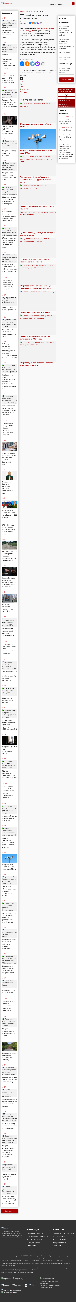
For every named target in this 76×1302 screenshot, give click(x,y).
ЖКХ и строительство (35, 1239)
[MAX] (38, 23)
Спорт (37, 1243)
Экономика (44, 1236)
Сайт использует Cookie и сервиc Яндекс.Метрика (17, 1272)
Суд (28, 1236)
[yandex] (11, 1290)
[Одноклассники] (32, 23)
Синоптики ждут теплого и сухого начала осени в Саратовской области (65, 68)
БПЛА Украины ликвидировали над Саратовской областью (66, 56)
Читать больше (66, 79)
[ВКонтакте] (30, 23)
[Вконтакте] (17, 1285)
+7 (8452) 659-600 (60, 1239)
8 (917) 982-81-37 (64, 101)
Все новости (7, 13)
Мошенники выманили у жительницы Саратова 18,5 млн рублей (66, 30)
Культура (30, 1243)
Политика (34, 1236)
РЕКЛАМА (57, 1246)
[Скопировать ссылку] (41, 23)
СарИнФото (31, 1246)
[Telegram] (35, 23)
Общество (31, 1233)
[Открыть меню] (73, 3)
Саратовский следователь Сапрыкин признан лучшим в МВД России (66, 43)
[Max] (66, 94)
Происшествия (38, 11)
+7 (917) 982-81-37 (59, 1236)
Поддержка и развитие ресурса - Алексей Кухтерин (50, 1286)
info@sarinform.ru (63, 106)
